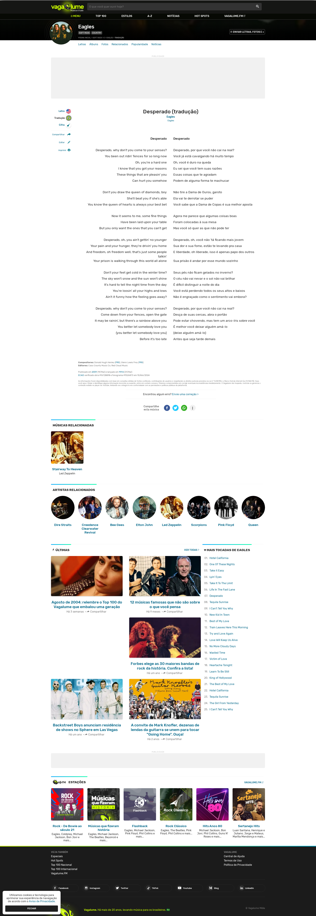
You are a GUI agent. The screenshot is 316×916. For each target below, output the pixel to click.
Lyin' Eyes (216, 577)
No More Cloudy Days (223, 646)
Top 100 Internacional (64, 869)
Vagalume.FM (233, 16)
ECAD (81, 375)
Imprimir (62, 150)
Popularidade (140, 44)
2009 (94, 372)
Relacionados (120, 44)
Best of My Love (219, 621)
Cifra (62, 125)
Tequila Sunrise (219, 602)
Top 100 (101, 16)
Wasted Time (217, 652)
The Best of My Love (222, 684)
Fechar (31, 908)
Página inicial (84, 38)
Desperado (216, 595)
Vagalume (67, 6)
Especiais (57, 856)
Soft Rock (84, 33)
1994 (121, 372)
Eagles (86, 26)
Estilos (126, 16)
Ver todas (190, 550)
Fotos (105, 44)
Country (96, 33)
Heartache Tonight (221, 665)
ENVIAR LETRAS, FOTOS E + (248, 32)
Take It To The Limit (221, 583)
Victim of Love (218, 659)
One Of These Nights (222, 564)
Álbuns (93, 44)
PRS (117, 362)
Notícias (173, 16)
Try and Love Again (221, 633)
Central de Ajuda (234, 856)
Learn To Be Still (219, 671)
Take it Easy (217, 570)
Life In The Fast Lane (222, 589)
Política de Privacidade (238, 864)
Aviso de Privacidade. (42, 901)
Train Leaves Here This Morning (229, 627)
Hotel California (219, 558)
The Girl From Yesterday (224, 703)
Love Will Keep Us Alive (224, 640)
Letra (62, 111)
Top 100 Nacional (61, 864)
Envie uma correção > (185, 394)
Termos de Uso (233, 860)
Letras (82, 44)
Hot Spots (202, 16)
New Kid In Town (220, 614)
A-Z (149, 16)
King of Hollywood (221, 677)
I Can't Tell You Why (221, 608)
